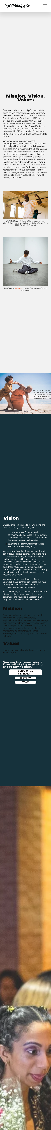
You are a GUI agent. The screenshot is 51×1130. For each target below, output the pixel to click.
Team (25, 682)
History (25, 678)
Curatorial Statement (25, 672)
